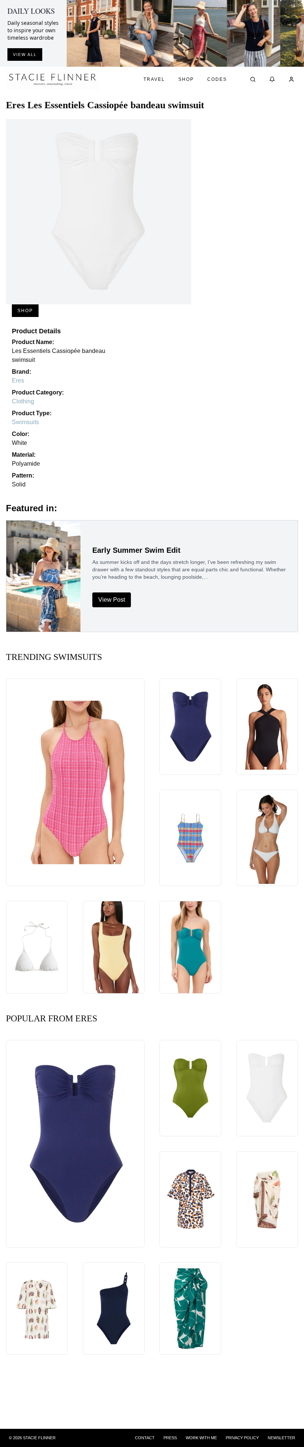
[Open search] (253, 79)
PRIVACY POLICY (242, 1438)
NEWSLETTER (281, 1438)
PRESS (170, 1438)
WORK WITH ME (201, 1438)
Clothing (23, 401)
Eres (18, 380)
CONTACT (145, 1438)
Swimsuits (25, 422)
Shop (186, 79)
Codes (217, 79)
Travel (154, 79)
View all (25, 54)
